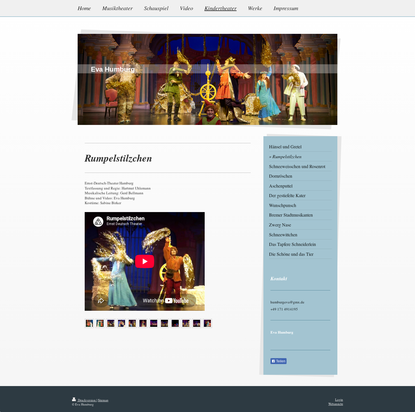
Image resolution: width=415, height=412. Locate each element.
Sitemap (103, 400)
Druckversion (87, 400)
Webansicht (335, 404)
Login (339, 399)
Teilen (280, 361)
